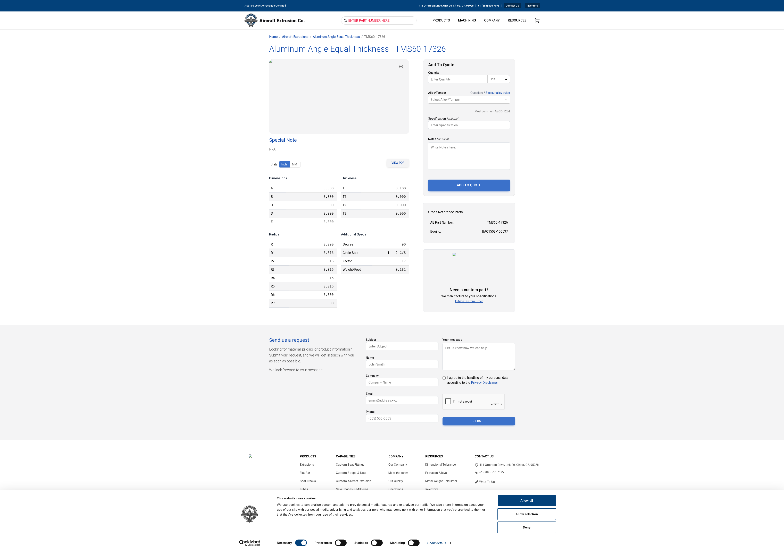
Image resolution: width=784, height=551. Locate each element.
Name (370, 357)
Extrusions (307, 464)
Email (369, 393)
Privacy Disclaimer (484, 383)
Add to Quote (469, 185)
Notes (432, 139)
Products (441, 20)
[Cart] (537, 20)
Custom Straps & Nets (351, 473)
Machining (467, 20)
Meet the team (398, 473)
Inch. (284, 164)
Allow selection (526, 514)
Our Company (397, 464)
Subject (371, 339)
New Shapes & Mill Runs (352, 489)
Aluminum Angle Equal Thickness (336, 37)
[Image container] (339, 96)
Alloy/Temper (437, 92)
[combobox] (430, 99)
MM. (295, 164)
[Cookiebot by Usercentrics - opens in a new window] (249, 543)
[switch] (341, 543)
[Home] (275, 20)
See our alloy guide (498, 92)
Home (273, 37)
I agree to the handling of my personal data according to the (477, 380)
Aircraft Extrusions (295, 37)
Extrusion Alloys (436, 473)
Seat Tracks (308, 481)
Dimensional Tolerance (440, 464)
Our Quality (395, 481)
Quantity (433, 72)
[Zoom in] (401, 66)
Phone (370, 411)
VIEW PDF (397, 162)
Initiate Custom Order (469, 301)
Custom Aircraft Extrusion (353, 481)
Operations (395, 489)
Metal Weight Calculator (441, 481)
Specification (437, 118)
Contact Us (512, 5)
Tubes (304, 489)
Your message (452, 339)
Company (492, 20)
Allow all (526, 500)
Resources (517, 20)
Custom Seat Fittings (350, 464)
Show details (436, 543)
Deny (526, 527)
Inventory (532, 5)
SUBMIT (478, 421)
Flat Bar (305, 473)
